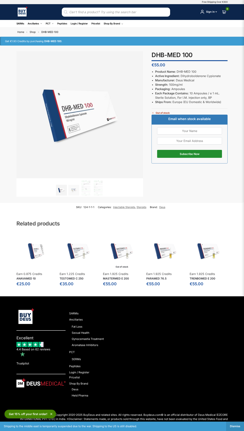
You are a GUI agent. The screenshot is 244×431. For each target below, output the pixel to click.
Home (20, 31)
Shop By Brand (78, 383)
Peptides (75, 366)
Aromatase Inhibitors (85, 345)
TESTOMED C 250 (71, 278)
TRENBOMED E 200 (202, 278)
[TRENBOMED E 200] (209, 251)
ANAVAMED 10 (26, 278)
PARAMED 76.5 (156, 278)
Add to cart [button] (35, 292)
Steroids (141, 207)
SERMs (76, 359)
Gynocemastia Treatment (88, 339)
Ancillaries (76, 319)
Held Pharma (80, 395)
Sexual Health (80, 332)
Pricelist (74, 377)
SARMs (74, 313)
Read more (122, 292)
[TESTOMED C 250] (79, 251)
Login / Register (79, 372)
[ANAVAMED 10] (35, 251)
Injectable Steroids (124, 207)
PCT (72, 352)
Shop (33, 31)
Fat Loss (77, 326)
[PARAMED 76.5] (165, 251)
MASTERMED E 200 (116, 278)
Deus (162, 207)
